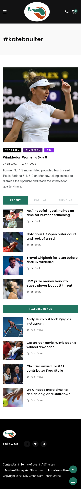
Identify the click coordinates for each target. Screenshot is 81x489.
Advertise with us (58, 470)
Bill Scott (36, 221)
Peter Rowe (37, 329)
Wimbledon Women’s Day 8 (25, 157)
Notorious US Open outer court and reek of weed (51, 236)
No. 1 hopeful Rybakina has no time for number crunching (50, 212)
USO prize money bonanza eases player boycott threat (49, 283)
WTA (49, 150)
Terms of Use (29, 464)
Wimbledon (33, 150)
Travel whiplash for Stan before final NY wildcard (52, 259)
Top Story (12, 150)
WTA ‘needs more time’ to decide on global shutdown (48, 392)
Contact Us (10, 464)
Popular (40, 200)
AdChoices (48, 464)
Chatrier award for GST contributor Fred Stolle (45, 368)
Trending (65, 200)
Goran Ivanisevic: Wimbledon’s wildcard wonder (51, 344)
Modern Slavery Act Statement (24, 470)
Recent (15, 200)
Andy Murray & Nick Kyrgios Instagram (49, 321)
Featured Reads (40, 309)
